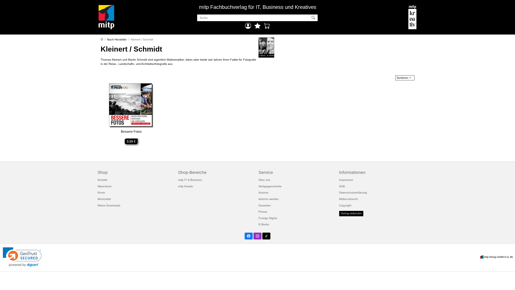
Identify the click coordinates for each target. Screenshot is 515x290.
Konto (101, 192)
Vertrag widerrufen (351, 213)
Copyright (345, 205)
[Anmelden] (248, 25)
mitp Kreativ (185, 186)
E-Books (264, 224)
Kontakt (102, 179)
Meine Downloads (109, 205)
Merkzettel (104, 199)
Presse (263, 211)
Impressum (346, 179)
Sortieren (402, 77)
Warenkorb (104, 186)
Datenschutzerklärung (353, 192)
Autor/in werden (269, 199)
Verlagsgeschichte (270, 186)
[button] (22, 257)
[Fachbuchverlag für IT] (106, 17)
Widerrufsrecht (348, 199)
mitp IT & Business (190, 179)
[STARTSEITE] (102, 39)
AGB (342, 186)
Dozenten (265, 205)
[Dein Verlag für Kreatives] (412, 17)
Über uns (264, 179)
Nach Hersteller (117, 39)
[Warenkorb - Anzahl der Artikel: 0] (267, 25)
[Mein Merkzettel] (257, 25)
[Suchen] (314, 18)
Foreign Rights (268, 218)
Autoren (264, 192)
